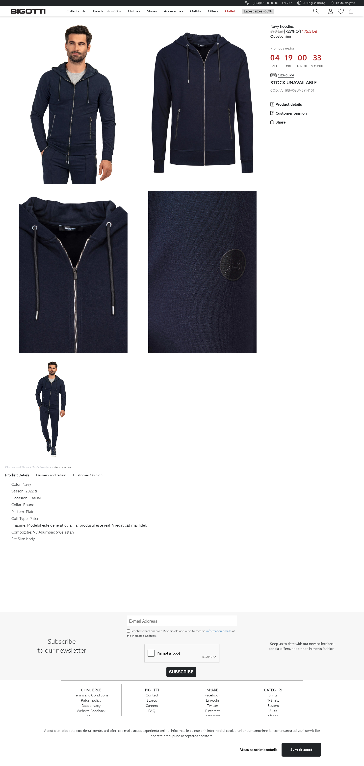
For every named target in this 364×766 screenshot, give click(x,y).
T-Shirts (273, 700)
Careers (152, 705)
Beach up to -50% (107, 11)
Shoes (152, 11)
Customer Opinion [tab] (88, 475)
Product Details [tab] (17, 475)
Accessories (173, 11)
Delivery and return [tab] (51, 475)
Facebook (212, 695)
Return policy (91, 700)
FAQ (152, 711)
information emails (219, 631)
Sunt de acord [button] (301, 749)
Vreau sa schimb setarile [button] (259, 749)
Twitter (212, 705)
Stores (152, 700)
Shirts (273, 695)
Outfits (195, 11)
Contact (152, 695)
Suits (273, 711)
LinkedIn (212, 700)
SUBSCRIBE (181, 672)
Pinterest (212, 711)
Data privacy (91, 705)
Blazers (273, 705)
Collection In (76, 11)
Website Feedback (91, 711)
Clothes (134, 11)
